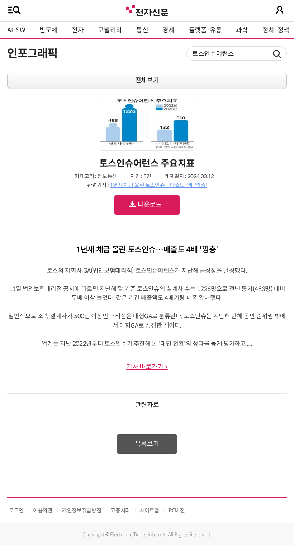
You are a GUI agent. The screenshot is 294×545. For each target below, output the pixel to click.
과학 (242, 30)
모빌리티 (110, 30)
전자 (78, 30)
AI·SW (16, 30)
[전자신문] (147, 10)
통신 (142, 30)
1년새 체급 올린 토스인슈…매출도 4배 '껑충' (158, 185)
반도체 (48, 30)
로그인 (16, 510)
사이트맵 (149, 510)
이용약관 (43, 510)
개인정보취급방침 (81, 510)
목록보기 (147, 444)
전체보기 (147, 80)
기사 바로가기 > (147, 367)
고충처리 (120, 510)
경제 (168, 30)
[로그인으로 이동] (279, 10)
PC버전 (177, 510)
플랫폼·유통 (205, 30)
